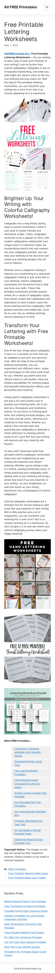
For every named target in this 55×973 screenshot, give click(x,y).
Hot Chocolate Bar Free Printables (27, 804)
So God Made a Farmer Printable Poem (27, 832)
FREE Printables (17, 869)
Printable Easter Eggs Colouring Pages (26, 911)
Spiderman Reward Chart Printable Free (28, 841)
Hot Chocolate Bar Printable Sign (30, 813)
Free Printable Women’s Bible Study (28, 873)
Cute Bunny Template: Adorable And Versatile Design (27, 752)
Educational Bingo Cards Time (28, 763)
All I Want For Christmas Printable (23, 937)
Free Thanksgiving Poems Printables (25, 906)
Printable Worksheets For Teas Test (28, 823)
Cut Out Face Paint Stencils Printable (25, 942)
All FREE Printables (20, 7)
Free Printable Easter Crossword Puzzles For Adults (27, 784)
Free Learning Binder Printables (26, 772)
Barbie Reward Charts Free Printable (25, 901)
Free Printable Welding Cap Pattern (24, 932)
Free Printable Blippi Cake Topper (27, 877)
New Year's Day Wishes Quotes (22, 947)
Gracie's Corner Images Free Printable (30, 795)
